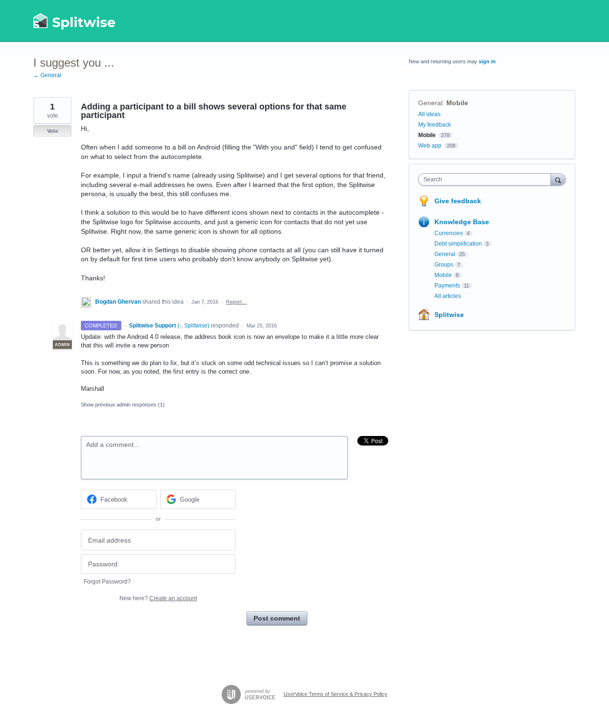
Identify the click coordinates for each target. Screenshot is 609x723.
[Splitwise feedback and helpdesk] (74, 21)
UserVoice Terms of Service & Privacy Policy (335, 694)
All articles (447, 296)
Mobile (457, 103)
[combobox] (487, 179)
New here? (158, 598)
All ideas (429, 114)
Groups (443, 264)
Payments (447, 285)
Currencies (448, 233)
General (430, 103)
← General (47, 75)
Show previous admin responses (123, 404)
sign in (487, 61)
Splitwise (449, 314)
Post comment (277, 618)
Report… (236, 302)
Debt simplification (458, 243)
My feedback (434, 124)
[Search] (558, 179)
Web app (430, 145)
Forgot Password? (107, 581)
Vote (52, 131)
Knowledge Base (461, 222)
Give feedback (457, 201)
